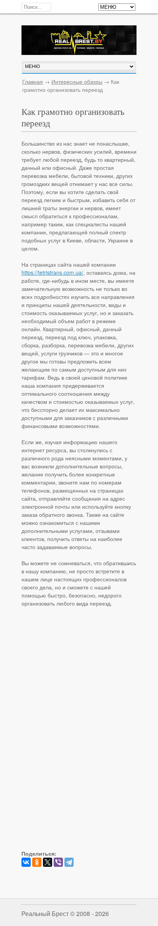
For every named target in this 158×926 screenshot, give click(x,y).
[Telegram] (69, 862)
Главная (32, 81)
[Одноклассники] (36, 862)
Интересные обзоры (76, 81)
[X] (47, 862)
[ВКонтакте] (26, 862)
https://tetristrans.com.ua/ (52, 272)
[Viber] (58, 862)
